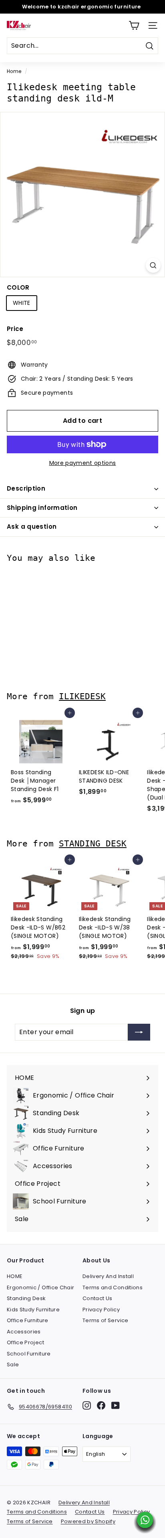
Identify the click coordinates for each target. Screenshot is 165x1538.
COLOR (18, 287)
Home (14, 71)
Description (26, 488)
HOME (14, 1276)
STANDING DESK (93, 843)
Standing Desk (26, 1298)
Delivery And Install (108, 1276)
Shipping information (42, 507)
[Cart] (134, 25)
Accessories (24, 1331)
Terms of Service (105, 1320)
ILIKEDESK (82, 696)
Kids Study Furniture (33, 1309)
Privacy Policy (101, 1309)
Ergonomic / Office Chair (40, 1287)
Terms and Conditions (112, 1287)
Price (15, 329)
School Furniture (29, 1353)
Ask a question (31, 526)
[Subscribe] (139, 1032)
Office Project (25, 1342)
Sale (13, 1364)
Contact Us (97, 1298)
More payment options (82, 463)
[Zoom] (153, 265)
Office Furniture (27, 1320)
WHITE (21, 303)
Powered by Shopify (88, 1521)
